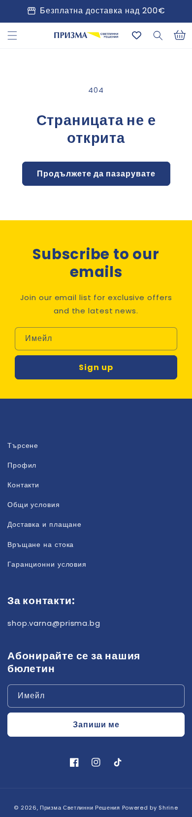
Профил (21, 465)
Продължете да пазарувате (96, 173)
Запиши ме (96, 724)
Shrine (168, 808)
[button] (12, 35)
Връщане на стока (40, 544)
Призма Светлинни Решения (80, 808)
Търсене (22, 445)
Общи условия (33, 505)
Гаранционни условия (47, 564)
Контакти (23, 485)
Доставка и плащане (44, 524)
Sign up (96, 367)
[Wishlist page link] (136, 35)
